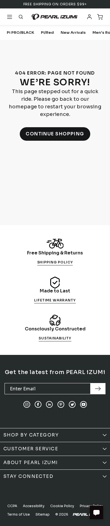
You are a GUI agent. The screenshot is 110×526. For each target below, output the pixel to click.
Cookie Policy (62, 506)
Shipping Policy (55, 262)
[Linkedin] (49, 404)
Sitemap (43, 514)
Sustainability (55, 338)
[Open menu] (10, 17)
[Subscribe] (97, 388)
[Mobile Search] (20, 17)
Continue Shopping (55, 134)
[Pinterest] (60, 404)
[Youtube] (83, 404)
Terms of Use (18, 514)
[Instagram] (26, 404)
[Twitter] (72, 404)
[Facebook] (38, 404)
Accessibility (34, 506)
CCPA (12, 506)
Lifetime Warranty (55, 300)
